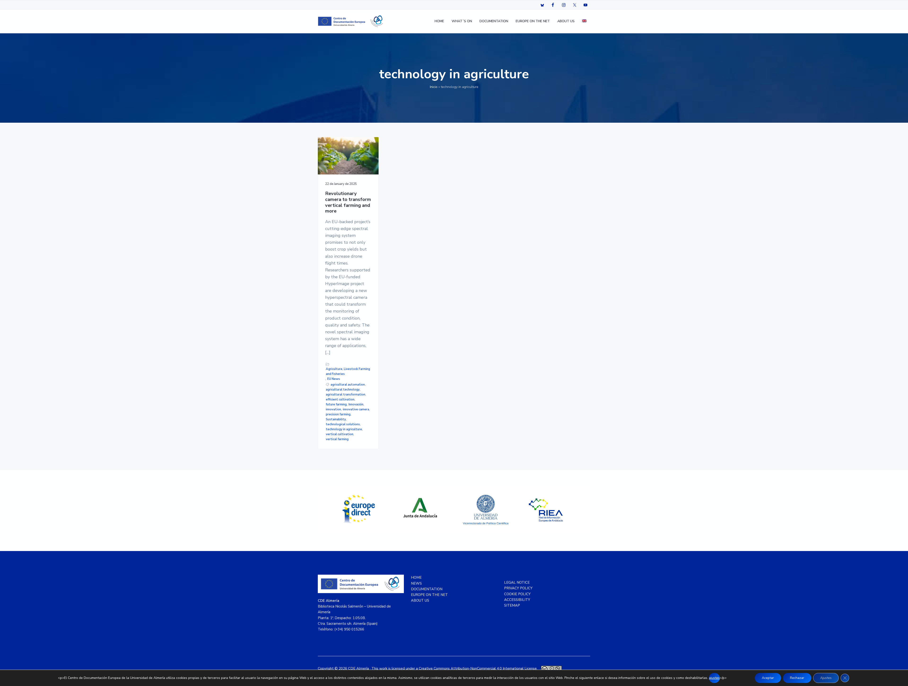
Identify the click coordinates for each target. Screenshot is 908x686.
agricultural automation (348, 384)
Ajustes (826, 678)
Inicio (433, 87)
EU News (333, 379)
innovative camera (356, 409)
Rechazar (797, 678)
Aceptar (768, 678)
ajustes (714, 678)
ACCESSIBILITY (517, 599)
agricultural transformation (345, 394)
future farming (336, 404)
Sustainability (336, 419)
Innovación (356, 404)
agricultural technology (343, 389)
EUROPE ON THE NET (429, 594)
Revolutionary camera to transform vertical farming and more (348, 202)
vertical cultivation (339, 434)
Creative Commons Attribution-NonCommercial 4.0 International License (478, 668)
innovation (333, 409)
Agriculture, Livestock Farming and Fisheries (348, 371)
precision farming (338, 414)
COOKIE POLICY (517, 594)
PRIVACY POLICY (518, 588)
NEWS (416, 583)
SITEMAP (512, 605)
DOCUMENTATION (426, 589)
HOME (416, 577)
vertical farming (337, 439)
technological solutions (343, 424)
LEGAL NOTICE (517, 582)
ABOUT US (420, 600)
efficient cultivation (340, 399)
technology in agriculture (344, 429)
